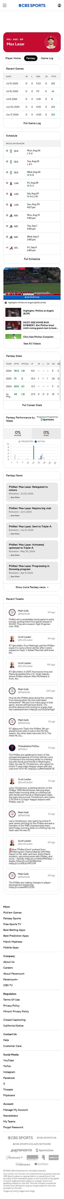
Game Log (47, 43)
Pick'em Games (12, 897)
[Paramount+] (14, 1142)
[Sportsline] (44, 1135)
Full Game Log (32, 108)
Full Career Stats (32, 390)
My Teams (9, 1106)
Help (6, 1025)
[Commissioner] (36, 1141)
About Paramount (13, 958)
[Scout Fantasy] (23, 1149)
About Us (8, 947)
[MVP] (54, 1141)
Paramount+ (10, 964)
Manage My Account (15, 1095)
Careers (8, 953)
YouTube (8, 1045)
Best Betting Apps (14, 915)
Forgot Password (13, 1112)
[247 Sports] (21, 1134)
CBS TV (8, 970)
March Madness (12, 927)
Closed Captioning (14, 1005)
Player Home (13, 43)
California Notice (13, 1010)
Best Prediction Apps (16, 921)
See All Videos (32, 328)
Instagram (9, 1057)
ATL (16, 233)
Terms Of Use (11, 984)
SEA (16, 136)
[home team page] (11, 136)
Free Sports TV (12, 909)
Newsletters (10, 1101)
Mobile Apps (11, 932)
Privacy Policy (11, 990)
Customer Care (12, 1031)
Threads (8, 1074)
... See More (14, 483)
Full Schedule (32, 244)
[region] (32, 268)
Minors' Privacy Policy (16, 996)
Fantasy (30, 43)
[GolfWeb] (41, 1149)
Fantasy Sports (12, 903)
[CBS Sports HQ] (46, 1122)
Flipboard (9, 1080)
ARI (16, 200)
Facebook (9, 1063)
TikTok (7, 1051)
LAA (16, 168)
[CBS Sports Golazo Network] (32, 1128)
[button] (5, 5)
